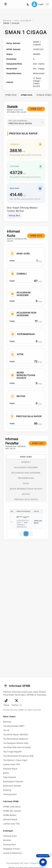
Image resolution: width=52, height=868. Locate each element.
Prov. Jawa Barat (23, 20)
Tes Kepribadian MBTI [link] (13, 726)
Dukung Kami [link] (9, 844)
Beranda (7, 20)
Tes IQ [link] (6, 730)
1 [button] (26, 533)
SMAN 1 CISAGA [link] (11, 23)
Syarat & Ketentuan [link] (12, 853)
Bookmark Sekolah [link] (12, 786)
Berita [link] (6, 773)
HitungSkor (14, 215)
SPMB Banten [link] (9, 815)
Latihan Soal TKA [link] (11, 764)
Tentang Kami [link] (10, 794)
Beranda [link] (7, 722)
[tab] (11, 95)
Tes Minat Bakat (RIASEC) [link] (15, 734)
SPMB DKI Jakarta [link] (12, 811)
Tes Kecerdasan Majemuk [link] (15, 739)
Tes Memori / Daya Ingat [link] (15, 760)
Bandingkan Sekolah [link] (13, 781)
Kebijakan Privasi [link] (11, 849)
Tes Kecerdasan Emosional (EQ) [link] (18, 756)
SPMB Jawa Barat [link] (12, 806)
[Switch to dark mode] (28, 4)
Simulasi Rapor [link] (10, 769)
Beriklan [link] (7, 840)
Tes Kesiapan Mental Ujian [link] (16, 743)
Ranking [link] (7, 790)
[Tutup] (50, 854)
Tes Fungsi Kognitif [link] (12, 751)
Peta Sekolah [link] (9, 777)
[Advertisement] (26, 553)
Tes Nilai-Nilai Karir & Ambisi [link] (17, 747)
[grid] (26, 64)
